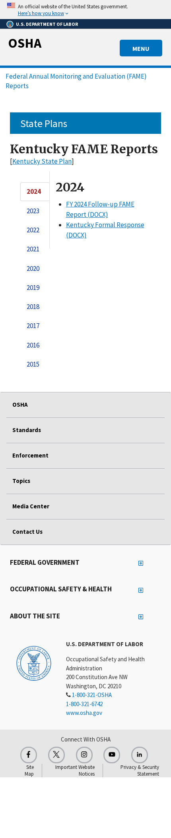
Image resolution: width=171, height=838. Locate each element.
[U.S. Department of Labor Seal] (34, 663)
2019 (33, 287)
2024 (34, 191)
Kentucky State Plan (42, 161)
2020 (33, 268)
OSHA (24, 43)
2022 (33, 230)
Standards (26, 430)
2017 (33, 325)
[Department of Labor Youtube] (111, 755)
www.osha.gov (84, 712)
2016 (33, 345)
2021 (33, 249)
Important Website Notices (75, 770)
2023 (33, 211)
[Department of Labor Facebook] (28, 755)
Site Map (29, 770)
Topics (21, 481)
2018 (33, 306)
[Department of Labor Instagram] (84, 755)
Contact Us (27, 531)
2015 (33, 364)
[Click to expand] (85, 9)
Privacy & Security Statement (139, 770)
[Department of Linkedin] (139, 755)
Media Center (30, 506)
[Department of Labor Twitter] (56, 755)
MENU (141, 48)
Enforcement (30, 455)
